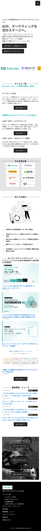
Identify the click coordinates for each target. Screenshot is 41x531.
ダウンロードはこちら (19, 446)
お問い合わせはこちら (19, 460)
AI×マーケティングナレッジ (11, 506)
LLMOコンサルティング (11, 499)
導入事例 (5, 509)
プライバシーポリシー (9, 514)
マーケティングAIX (10, 497)
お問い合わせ (6, 520)
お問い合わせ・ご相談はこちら (13, 46)
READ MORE (19, 108)
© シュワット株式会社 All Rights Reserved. (20, 528)
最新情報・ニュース (8, 512)
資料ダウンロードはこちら (12, 51)
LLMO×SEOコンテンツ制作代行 (14, 504)
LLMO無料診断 (8, 502)
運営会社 (5, 517)
